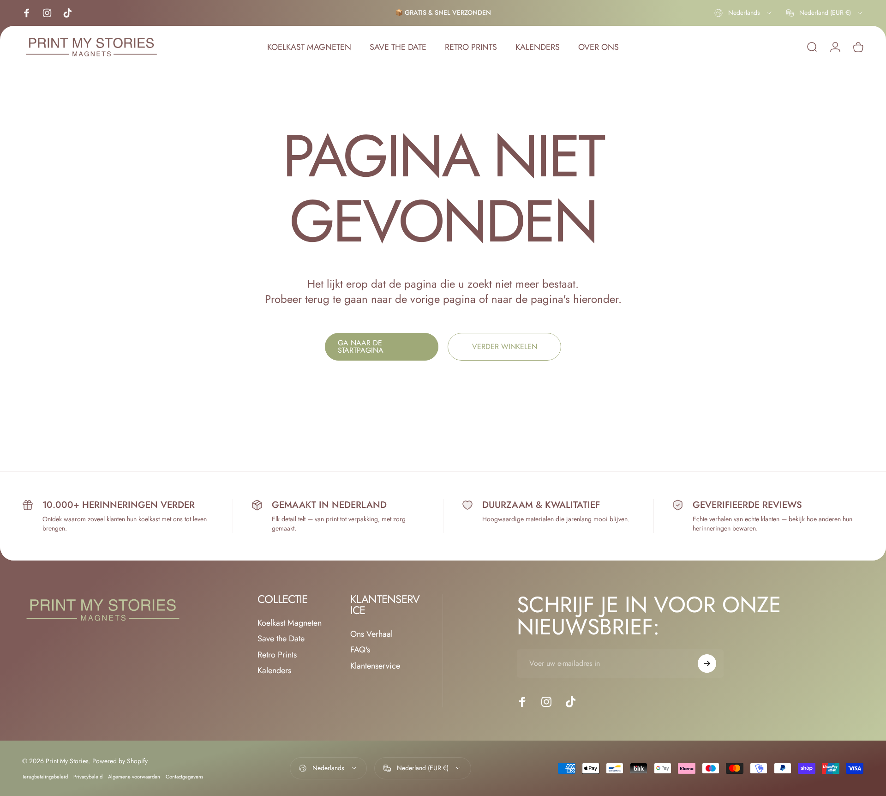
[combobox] (743, 13)
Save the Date (281, 638)
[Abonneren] (707, 663)
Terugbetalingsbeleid (45, 776)
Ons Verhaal (371, 634)
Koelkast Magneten (289, 623)
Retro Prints (277, 655)
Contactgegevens (185, 776)
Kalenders (274, 670)
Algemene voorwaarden (134, 776)
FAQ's (360, 650)
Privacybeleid (87, 776)
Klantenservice (375, 666)
